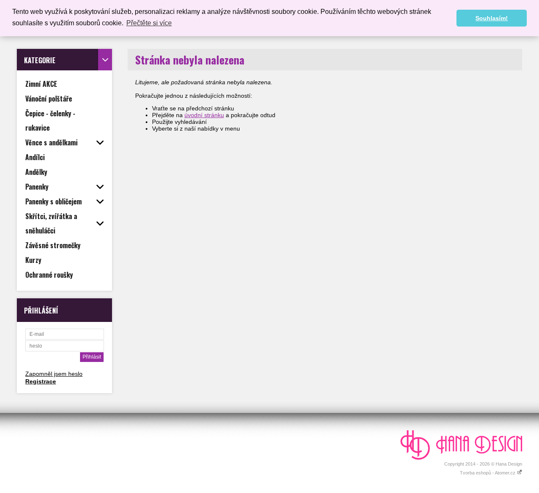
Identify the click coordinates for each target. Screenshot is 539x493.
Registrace (40, 381)
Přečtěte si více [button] (149, 23)
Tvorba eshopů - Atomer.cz (488, 472)
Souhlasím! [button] (491, 18)
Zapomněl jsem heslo (54, 373)
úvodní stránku (204, 115)
